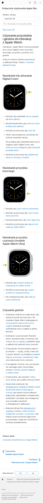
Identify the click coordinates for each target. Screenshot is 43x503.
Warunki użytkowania (27, 495)
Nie (33, 473)
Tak (20, 473)
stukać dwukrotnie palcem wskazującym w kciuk (23, 390)
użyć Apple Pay (33, 220)
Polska (4, 489)
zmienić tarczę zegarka (15, 341)
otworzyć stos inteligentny (17, 147)
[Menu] (40, 2)
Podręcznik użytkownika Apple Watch (20, 8)
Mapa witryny (23, 497)
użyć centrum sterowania (27, 209)
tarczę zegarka (32, 116)
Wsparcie (10, 479)
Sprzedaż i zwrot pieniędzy (9, 497)
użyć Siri (31, 130)
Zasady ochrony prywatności (10, 495)
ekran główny (14, 119)
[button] (29, 2)
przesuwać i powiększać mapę (25, 357)
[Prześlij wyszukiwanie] (5, 24)
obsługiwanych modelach (16, 387)
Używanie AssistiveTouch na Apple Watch (20, 440)
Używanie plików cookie (9, 499)
